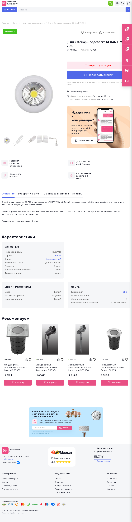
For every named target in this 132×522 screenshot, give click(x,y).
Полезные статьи (10, 489)
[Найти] (128, 9)
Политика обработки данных (13, 513)
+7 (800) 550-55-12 (103, 451)
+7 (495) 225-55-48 (103, 448)
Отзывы (77, 193)
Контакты (111, 489)
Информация (9, 474)
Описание (8, 193)
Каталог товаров (10, 479)
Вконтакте (18, 462)
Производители (9, 485)
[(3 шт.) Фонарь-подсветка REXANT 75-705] (34, 95)
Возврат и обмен (29, 193)
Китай (58, 255)
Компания (112, 474)
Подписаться (65, 427)
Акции (5, 482)
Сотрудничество (62, 492)
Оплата (58, 479)
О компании (112, 479)
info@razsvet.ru (7, 459)
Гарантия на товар (63, 489)
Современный (53, 259)
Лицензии (111, 482)
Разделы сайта (63, 474)
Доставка (59, 482)
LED (125, 292)
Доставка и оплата (56, 193)
